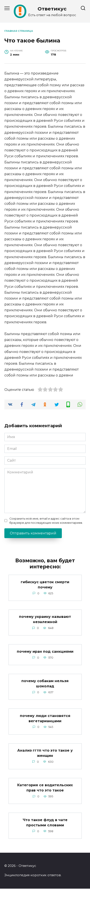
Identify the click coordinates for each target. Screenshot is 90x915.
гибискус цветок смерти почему (45, 584)
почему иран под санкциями (45, 651)
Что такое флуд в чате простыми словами (45, 822)
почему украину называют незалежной (45, 619)
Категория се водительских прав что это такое (45, 787)
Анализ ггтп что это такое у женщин (45, 753)
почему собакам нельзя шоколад (45, 683)
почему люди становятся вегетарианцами (45, 718)
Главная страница (18, 30)
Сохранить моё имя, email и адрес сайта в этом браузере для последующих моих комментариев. (46, 520)
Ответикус (52, 9)
